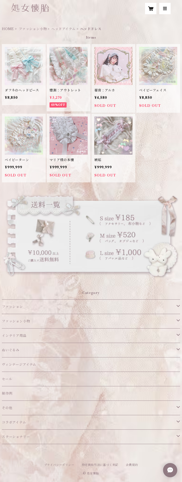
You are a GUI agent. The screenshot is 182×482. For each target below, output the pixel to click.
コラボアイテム (14, 422)
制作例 (7, 393)
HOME (8, 29)
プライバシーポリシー (59, 465)
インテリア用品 (14, 335)
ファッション (12, 307)
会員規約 (132, 465)
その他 (7, 408)
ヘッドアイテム (63, 29)
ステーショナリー (16, 437)
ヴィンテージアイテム (19, 364)
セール (7, 379)
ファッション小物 (33, 29)
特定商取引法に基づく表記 (100, 465)
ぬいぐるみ (10, 350)
